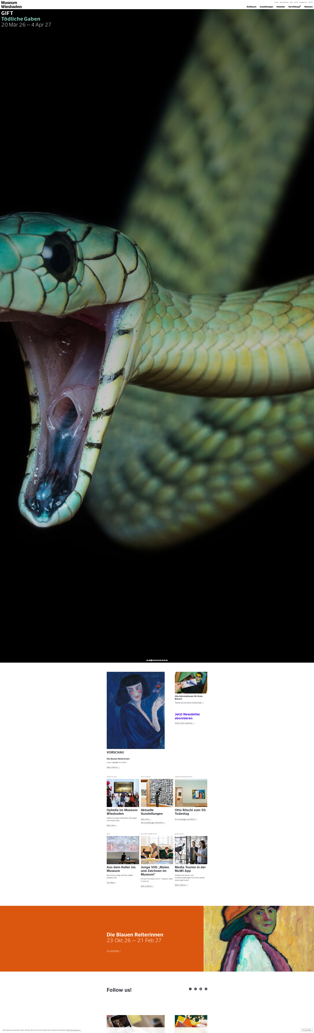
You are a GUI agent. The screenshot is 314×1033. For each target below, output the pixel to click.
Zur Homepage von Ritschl (185, 819)
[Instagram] (195, 989)
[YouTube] (200, 989)
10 (165, 660)
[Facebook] (190, 989)
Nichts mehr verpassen (184, 723)
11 (166, 660)
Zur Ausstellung (113, 951)
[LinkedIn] (206, 989)
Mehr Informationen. (73, 1030)
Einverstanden (307, 1030)
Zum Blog (110, 882)
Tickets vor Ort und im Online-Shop (188, 702)
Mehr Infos (111, 825)
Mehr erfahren (112, 767)
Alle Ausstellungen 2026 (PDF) (152, 823)
